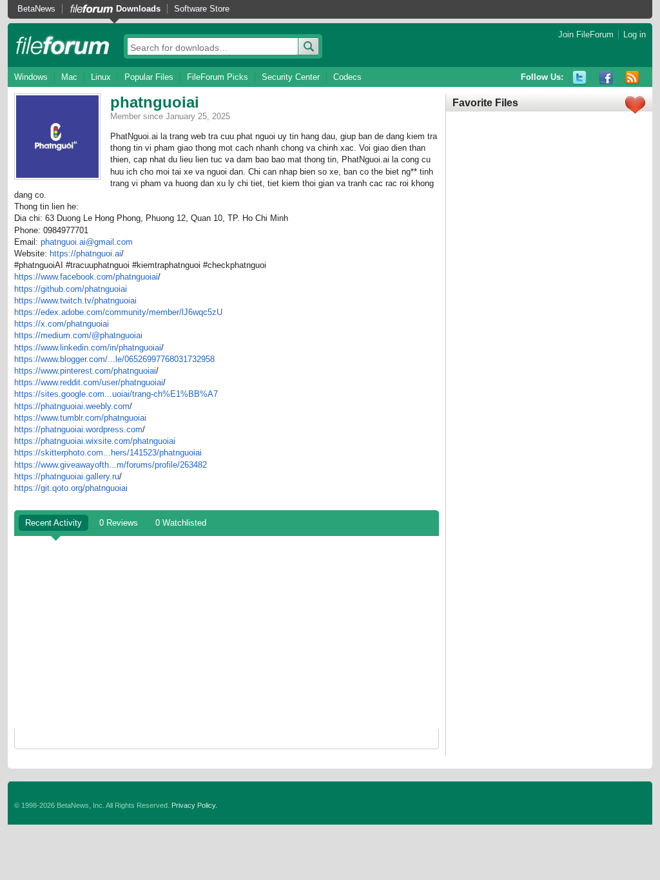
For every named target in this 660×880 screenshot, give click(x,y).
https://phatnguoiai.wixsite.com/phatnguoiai (94, 441)
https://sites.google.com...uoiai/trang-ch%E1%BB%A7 (116, 394)
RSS (632, 77)
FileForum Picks (217, 77)
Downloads (138, 9)
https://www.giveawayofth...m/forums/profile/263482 (110, 465)
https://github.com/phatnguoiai (70, 289)
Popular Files (148, 77)
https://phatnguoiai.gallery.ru (66, 476)
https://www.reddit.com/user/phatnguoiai (88, 382)
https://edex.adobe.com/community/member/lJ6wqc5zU (118, 312)
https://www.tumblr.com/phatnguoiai (80, 418)
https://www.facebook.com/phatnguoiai (86, 277)
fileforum (63, 45)
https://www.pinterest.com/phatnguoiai (85, 371)
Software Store (201, 9)
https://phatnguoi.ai (85, 253)
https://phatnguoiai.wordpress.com (78, 429)
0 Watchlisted (180, 523)
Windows (31, 77)
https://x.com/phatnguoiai (61, 324)
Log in (634, 34)
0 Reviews (118, 523)
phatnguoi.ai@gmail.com (87, 242)
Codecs (347, 77)
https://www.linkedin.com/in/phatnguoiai (87, 347)
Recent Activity (53, 523)
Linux (101, 77)
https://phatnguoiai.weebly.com (72, 406)
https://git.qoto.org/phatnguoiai (71, 488)
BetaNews (36, 9)
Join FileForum (586, 34)
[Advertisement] (226, 632)
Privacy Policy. (194, 805)
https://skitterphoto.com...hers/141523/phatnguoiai (108, 452)
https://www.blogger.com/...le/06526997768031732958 (114, 359)
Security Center (291, 77)
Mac (69, 77)
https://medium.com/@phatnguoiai (78, 335)
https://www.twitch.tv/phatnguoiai (75, 300)
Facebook (606, 77)
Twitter (580, 77)
